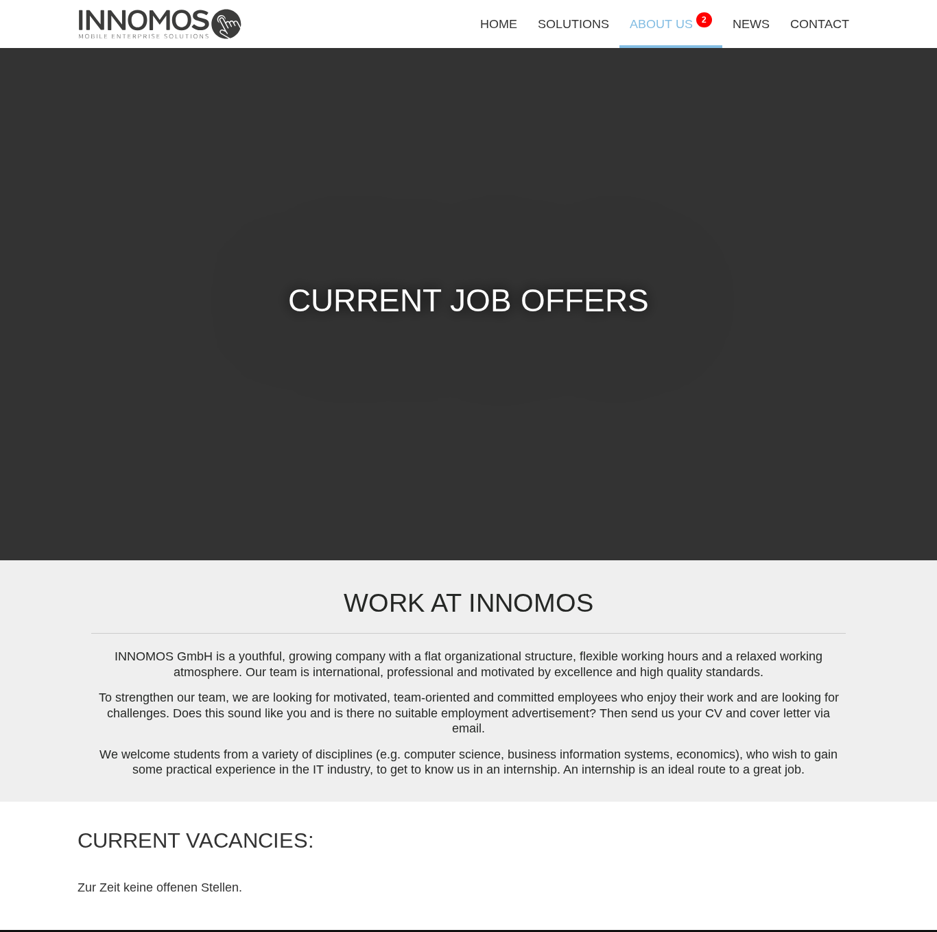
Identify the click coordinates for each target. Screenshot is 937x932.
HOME (498, 24)
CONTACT (819, 24)
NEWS (751, 24)
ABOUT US (668, 23)
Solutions (573, 24)
